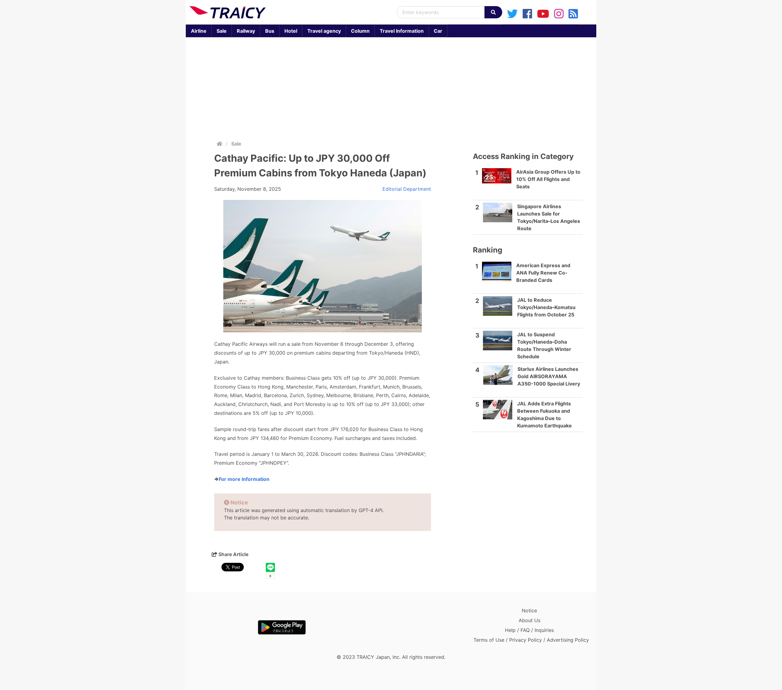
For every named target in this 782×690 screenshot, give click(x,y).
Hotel (290, 31)
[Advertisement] (391, 87)
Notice (529, 610)
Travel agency (324, 31)
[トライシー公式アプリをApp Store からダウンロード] (225, 627)
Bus (269, 31)
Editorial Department (406, 189)
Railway (246, 31)
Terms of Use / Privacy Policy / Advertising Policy (531, 640)
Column (360, 31)
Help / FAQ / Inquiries (529, 630)
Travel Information (402, 31)
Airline (198, 31)
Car (438, 31)
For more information (244, 479)
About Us (529, 620)
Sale (222, 31)
